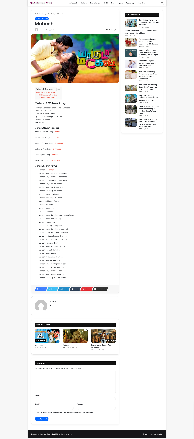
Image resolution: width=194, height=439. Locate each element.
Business (84, 3)
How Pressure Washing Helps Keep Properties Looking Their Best (148, 87)
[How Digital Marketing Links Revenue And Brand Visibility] (131, 23)
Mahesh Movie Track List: (48, 95)
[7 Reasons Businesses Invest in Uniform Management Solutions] (131, 42)
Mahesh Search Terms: (48, 97)
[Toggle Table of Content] (57, 89)
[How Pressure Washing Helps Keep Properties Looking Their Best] (131, 88)
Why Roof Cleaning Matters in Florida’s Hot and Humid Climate (148, 97)
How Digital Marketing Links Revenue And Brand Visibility (149, 22)
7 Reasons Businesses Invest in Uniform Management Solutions (148, 41)
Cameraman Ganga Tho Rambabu (101, 346)
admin (41, 30)
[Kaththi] (75, 336)
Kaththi (66, 345)
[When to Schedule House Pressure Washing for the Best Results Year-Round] (131, 109)
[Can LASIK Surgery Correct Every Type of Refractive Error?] (131, 64)
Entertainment (95, 3)
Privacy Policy (148, 434)
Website (80, 404)
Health (106, 3)
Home (38, 14)
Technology (130, 3)
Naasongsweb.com (38, 434)
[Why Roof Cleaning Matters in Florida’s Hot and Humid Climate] (131, 98)
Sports (120, 3)
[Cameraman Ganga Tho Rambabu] (103, 336)
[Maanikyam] (47, 336)
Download (59, 132)
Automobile (73, 3)
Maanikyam (39, 345)
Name (37, 396)
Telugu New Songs (49, 14)
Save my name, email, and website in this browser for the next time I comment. (65, 412)
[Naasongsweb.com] (41, 3)
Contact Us (158, 434)
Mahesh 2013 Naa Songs (46, 92)
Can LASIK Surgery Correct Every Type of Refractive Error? (147, 63)
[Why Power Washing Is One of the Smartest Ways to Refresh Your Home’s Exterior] (131, 122)
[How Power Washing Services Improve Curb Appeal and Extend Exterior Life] (131, 74)
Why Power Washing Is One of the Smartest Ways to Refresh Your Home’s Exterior (148, 123)
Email (37, 404)
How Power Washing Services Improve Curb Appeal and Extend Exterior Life (148, 75)
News (113, 3)
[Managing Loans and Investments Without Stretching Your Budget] (131, 53)
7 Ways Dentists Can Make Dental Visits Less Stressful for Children (141, 32)
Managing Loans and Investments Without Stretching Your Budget (148, 52)
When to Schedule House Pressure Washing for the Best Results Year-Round (149, 109)
